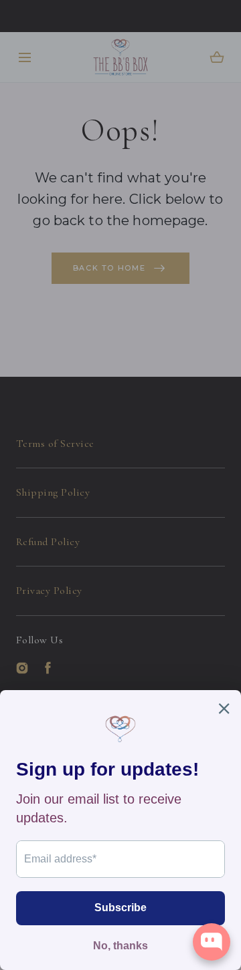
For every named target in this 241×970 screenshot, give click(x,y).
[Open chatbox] (211, 942)
